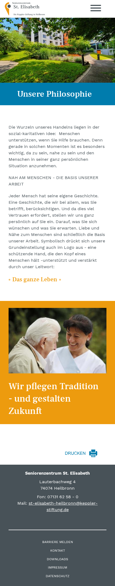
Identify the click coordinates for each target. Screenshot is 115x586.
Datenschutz (58, 576)
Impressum (57, 567)
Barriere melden (57, 542)
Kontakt (57, 550)
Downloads (57, 559)
